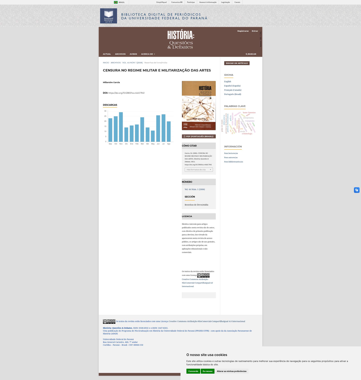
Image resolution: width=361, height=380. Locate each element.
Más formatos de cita (196, 169)
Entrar (255, 31)
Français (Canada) (232, 90)
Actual (107, 54)
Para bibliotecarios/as (233, 161)
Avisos (133, 54)
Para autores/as (231, 157)
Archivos (120, 54)
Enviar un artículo (237, 63)
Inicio (106, 62)
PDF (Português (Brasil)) (199, 136)
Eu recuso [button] (208, 371)
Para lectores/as (231, 153)
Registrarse (243, 31)
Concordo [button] (193, 371)
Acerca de (147, 54)
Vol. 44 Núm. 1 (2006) (132, 62)
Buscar (251, 54)
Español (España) (232, 85)
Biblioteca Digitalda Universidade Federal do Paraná (164, 16)
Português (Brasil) (232, 94)
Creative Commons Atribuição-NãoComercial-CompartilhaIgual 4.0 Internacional (197, 283)
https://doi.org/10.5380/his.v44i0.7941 (126, 93)
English (227, 81)
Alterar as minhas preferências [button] (231, 371)
